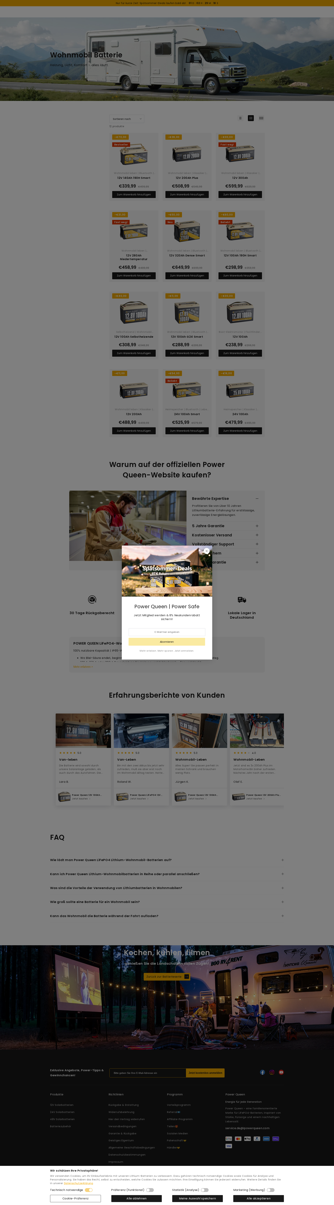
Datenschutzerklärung (78, 1183)
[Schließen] (206, 551)
